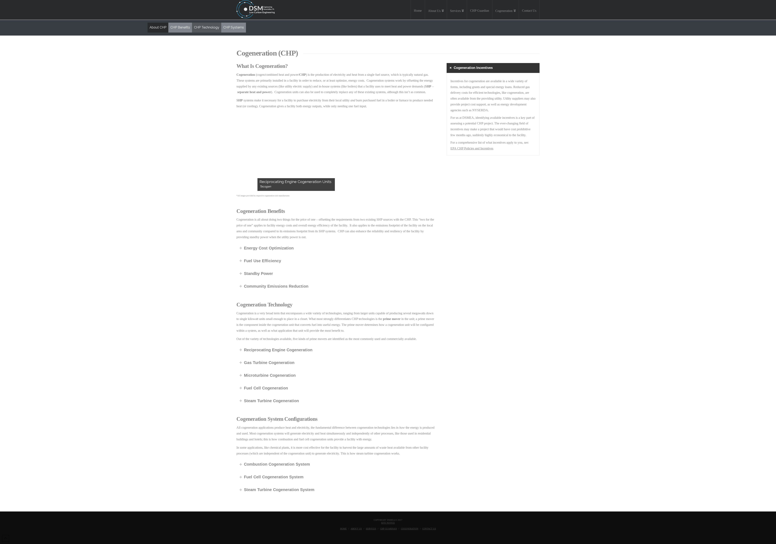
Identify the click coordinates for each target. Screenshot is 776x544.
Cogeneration (409, 528)
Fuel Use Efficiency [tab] (262, 261)
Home (343, 528)
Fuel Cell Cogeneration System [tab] (274, 477)
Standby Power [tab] (258, 273)
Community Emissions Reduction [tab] (276, 286)
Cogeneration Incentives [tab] (473, 68)
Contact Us (429, 528)
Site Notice (388, 523)
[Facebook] (383, 535)
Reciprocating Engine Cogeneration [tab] (278, 350)
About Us (356, 528)
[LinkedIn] (392, 535)
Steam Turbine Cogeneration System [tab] (279, 489)
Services (371, 528)
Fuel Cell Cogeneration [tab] (266, 388)
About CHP (158, 27)
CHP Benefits (180, 27)
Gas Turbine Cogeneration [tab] (269, 362)
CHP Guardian (388, 528)
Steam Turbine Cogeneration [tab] (271, 401)
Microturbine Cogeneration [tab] (270, 375)
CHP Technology (206, 27)
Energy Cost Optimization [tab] (269, 248)
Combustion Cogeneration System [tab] (277, 464)
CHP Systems (233, 27)
